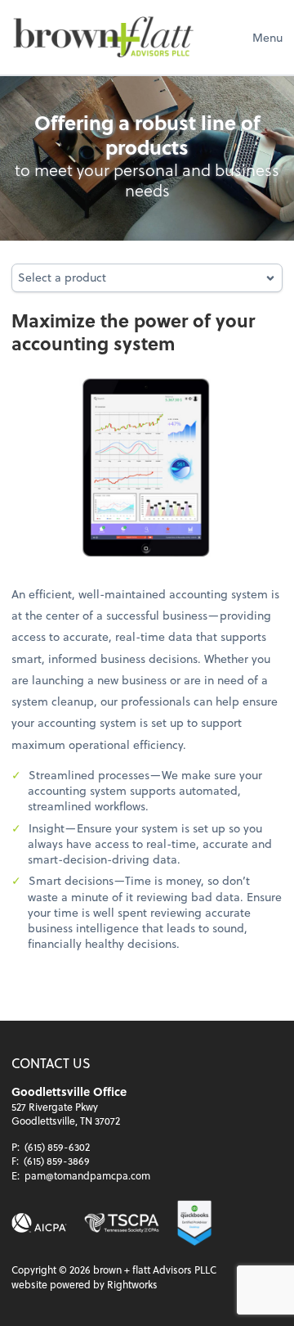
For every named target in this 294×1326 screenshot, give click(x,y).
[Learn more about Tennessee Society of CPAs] (121, 1223)
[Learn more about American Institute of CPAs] (39, 1223)
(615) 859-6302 (57, 1146)
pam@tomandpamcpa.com (87, 1175)
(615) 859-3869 (57, 1160)
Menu (267, 37)
